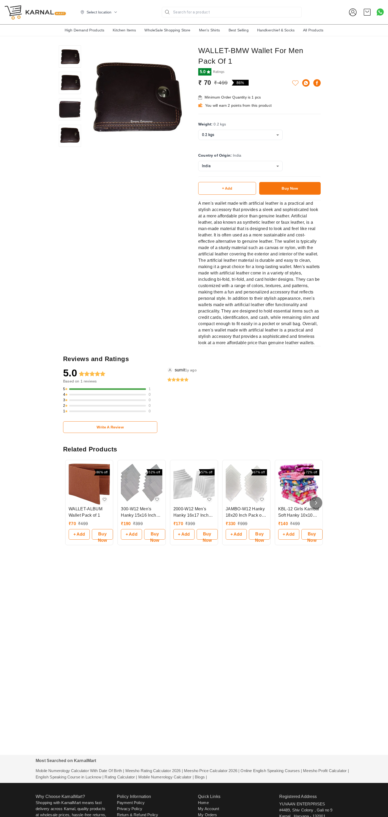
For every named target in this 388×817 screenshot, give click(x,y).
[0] (367, 12)
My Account (208, 808)
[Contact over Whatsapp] (380, 12)
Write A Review (110, 427)
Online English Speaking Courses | (271, 770)
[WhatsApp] (306, 83)
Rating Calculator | (121, 777)
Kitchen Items (124, 30)
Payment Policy (131, 802)
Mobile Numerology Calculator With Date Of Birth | (80, 770)
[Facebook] (317, 83)
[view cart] (367, 12)
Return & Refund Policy (137, 815)
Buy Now (290, 188)
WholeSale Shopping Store (167, 30)
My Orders (207, 815)
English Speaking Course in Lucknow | (69, 777)
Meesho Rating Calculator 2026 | (154, 770)
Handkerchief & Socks (276, 30)
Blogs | (201, 777)
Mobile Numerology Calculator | (166, 777)
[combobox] (240, 135)
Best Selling (239, 30)
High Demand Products (84, 30)
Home (203, 802)
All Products (313, 30)
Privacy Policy (129, 808)
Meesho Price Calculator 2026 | (211, 770)
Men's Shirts (209, 30)
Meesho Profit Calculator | (326, 770)
